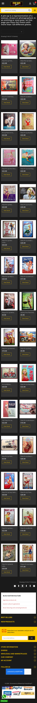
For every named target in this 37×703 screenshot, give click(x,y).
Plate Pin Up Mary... (7, 528)
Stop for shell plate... (8, 97)
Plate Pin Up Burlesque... (28, 420)
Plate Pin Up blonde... (27, 528)
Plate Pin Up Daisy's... (27, 456)
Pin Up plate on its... (8, 133)
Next (34, 586)
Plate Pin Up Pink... (7, 61)
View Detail (7, 67)
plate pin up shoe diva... (9, 169)
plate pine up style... (26, 61)
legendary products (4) (9, 600)
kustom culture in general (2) (11, 604)
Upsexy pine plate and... (28, 312)
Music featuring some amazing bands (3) (15, 608)
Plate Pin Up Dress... (26, 348)
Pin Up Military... (6, 384)
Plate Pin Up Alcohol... (27, 133)
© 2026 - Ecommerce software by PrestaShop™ (18, 683)
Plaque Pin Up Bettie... (8, 312)
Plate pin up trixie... (26, 492)
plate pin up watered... (8, 348)
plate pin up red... (7, 204)
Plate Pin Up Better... (26, 97)
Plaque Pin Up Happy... (27, 564)
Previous (15, 586)
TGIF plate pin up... (7, 420)
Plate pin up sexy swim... (9, 492)
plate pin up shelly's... (27, 240)
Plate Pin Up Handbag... (27, 169)
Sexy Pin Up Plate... (7, 456)
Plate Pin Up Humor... (27, 204)
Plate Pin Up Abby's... (8, 276)
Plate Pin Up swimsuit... (27, 276)
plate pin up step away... (28, 384)
